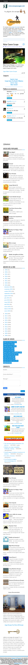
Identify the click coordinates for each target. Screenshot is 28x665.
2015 (6, 320)
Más (21, 404)
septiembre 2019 (8, 293)
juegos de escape (15, 46)
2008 (6, 335)
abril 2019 (7, 304)
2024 (6, 274)
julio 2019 (6, 297)
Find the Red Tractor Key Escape (18, 426)
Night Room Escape (18, 416)
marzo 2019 (7, 306)
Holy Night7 (12, 152)
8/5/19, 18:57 (14, 101)
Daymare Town (13, 525)
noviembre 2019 (8, 289)
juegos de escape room (9, 360)
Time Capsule (12, 502)
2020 (6, 283)
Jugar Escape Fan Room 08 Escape (14, 625)
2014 (6, 322)
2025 (6, 272)
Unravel (11, 163)
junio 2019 (7, 300)
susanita (9, 101)
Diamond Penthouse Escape (16, 580)
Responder (9, 98)
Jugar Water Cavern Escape (10, 71)
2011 (6, 329)
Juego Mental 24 (13, 185)
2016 (6, 318)
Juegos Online (7, 344)
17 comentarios (17, 404)
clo (7, 108)
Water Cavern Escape (10, 44)
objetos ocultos (7, 352)
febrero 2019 (7, 308)
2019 (6, 285)
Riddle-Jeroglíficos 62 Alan (16, 254)
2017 (6, 315)
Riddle (17, 352)
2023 (6, 276)
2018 (6, 313)
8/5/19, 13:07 (14, 91)
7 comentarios (16, 433)
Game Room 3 (12, 557)
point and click (7, 350)
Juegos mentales (8, 356)
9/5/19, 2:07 (11, 108)
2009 (6, 333)
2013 (6, 324)
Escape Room (8, 46)
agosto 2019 (7, 295)
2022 (6, 278)
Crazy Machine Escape (15, 568)
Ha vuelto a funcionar (9, 455)
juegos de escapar (8, 346)
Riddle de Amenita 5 (14, 537)
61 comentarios (17, 413)
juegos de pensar (8, 358)
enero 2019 (7, 311)
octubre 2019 (7, 291)
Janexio (9, 115)
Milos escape (12, 243)
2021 (6, 280)
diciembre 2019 (8, 287)
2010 (6, 331)
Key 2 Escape (12, 173)
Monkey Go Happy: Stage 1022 (18, 407)
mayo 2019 (7, 302)
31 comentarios (17, 423)
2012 (6, 326)
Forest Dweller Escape (15, 196)
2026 (6, 269)
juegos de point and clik (9, 354)
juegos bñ (6, 363)
